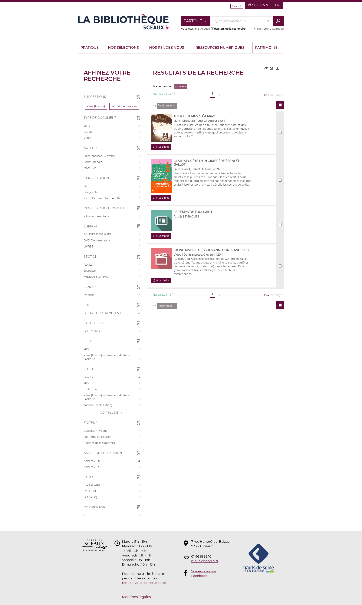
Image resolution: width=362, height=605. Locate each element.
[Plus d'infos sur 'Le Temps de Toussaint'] (161, 220)
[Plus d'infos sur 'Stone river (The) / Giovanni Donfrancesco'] (161, 258)
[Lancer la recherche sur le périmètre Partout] (278, 21)
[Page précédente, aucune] (205, 95)
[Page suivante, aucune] (219, 95)
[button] (96, 106)
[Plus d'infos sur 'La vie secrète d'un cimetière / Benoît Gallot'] (161, 176)
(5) (110, 412)
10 (265, 95)
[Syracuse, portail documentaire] (123, 21)
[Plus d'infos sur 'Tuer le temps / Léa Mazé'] (161, 128)
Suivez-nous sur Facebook (203, 573)
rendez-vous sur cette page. (144, 583)
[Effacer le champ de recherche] (268, 21)
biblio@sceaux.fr (204, 561)
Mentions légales (136, 597)
